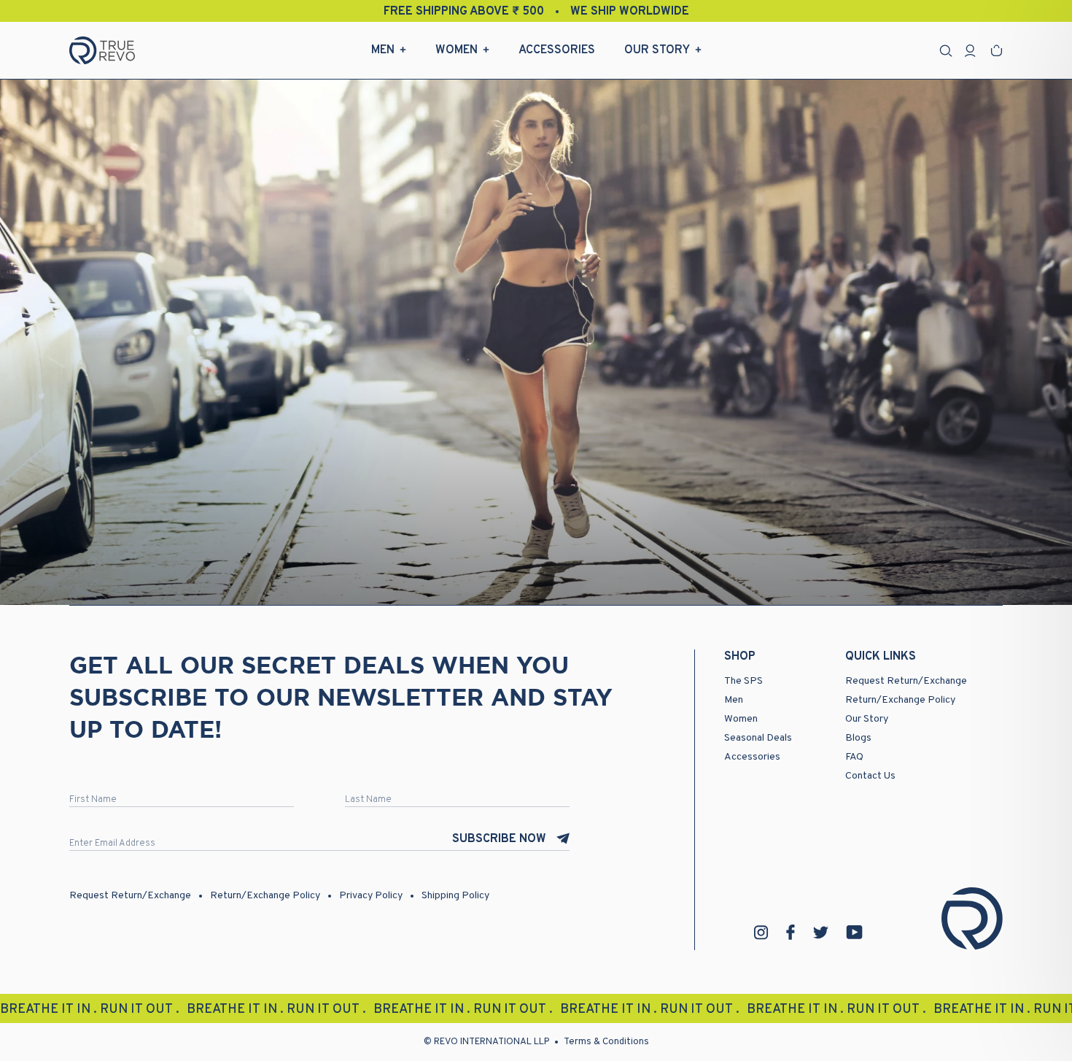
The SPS (743, 681)
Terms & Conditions (606, 1042)
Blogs (858, 738)
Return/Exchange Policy (900, 700)
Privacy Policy (371, 896)
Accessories (556, 50)
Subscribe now (499, 839)
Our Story (657, 50)
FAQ (854, 757)
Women (456, 50)
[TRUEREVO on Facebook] (790, 932)
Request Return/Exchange (906, 681)
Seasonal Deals (758, 738)
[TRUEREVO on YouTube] (854, 932)
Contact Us (870, 776)
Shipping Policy (455, 896)
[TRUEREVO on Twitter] (820, 932)
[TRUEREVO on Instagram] (761, 932)
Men (383, 50)
